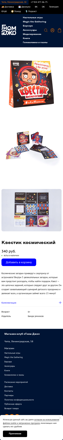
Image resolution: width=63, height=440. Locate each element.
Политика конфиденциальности (19, 399)
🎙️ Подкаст (31, 11)
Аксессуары (30, 30)
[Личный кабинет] (52, 30)
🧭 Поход (16, 11)
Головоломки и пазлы (35, 42)
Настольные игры (33, 18)
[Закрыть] (60, 417)
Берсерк (28, 26)
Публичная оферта (13, 404)
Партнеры (8, 395)
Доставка (8, 386)
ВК (36, 6)
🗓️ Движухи (24, 6)
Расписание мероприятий (16, 382)
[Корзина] (59, 30)
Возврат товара (11, 408)
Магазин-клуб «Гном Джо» (22, 334)
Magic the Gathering (34, 22)
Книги (26, 38)
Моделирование (32, 34)
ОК (43, 6)
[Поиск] (45, 30)
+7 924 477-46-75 (39, 2)
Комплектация (8, 302)
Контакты (8, 391)
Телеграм (54, 6)
